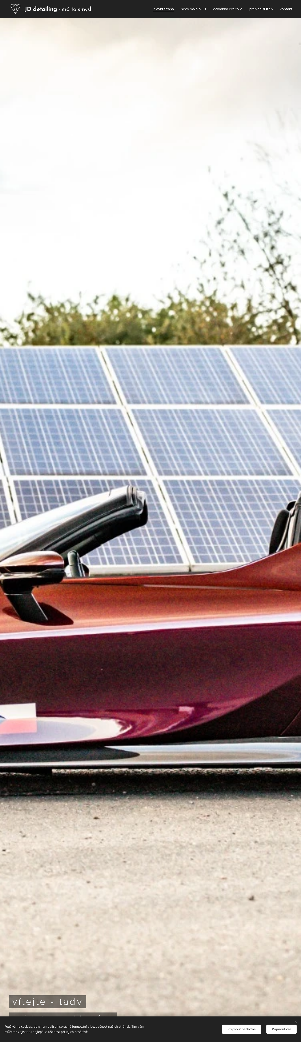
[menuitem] (164, 9)
